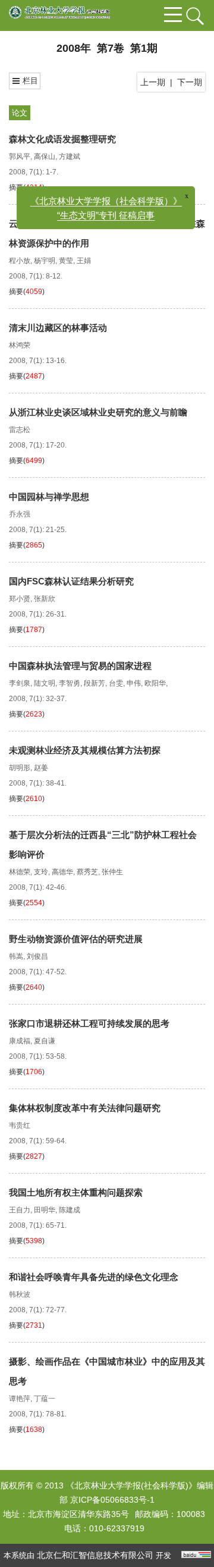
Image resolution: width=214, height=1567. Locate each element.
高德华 (62, 872)
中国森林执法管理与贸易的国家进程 (80, 666)
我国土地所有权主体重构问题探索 (76, 1192)
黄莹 (66, 261)
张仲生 (112, 872)
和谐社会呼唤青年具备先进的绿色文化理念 (93, 1277)
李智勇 (69, 683)
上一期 (152, 82)
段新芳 (94, 683)
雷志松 (19, 430)
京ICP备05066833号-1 (112, 1500)
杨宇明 (44, 261)
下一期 (189, 82)
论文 (19, 112)
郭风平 (19, 156)
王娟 (84, 261)
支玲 (41, 872)
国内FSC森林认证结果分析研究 (71, 581)
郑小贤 (19, 599)
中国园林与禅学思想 (49, 497)
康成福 (19, 1041)
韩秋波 (19, 1294)
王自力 (19, 1210)
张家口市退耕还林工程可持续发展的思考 (89, 1023)
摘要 (16, 187)
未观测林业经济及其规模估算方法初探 (84, 750)
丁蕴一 (44, 1398)
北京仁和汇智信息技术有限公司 (95, 1555)
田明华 (44, 1210)
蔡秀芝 (87, 872)
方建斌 (69, 156)
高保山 (44, 156)
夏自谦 (44, 1041)
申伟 (134, 683)
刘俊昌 (37, 956)
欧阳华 (155, 683)
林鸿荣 (19, 345)
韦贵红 (19, 1125)
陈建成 (69, 1210)
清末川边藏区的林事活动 (58, 328)
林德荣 (19, 872)
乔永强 (19, 514)
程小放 (19, 261)
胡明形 (19, 768)
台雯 (116, 683)
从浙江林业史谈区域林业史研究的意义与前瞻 (98, 412)
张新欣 (44, 599)
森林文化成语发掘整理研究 (62, 139)
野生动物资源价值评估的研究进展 (76, 939)
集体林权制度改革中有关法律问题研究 (84, 1108)
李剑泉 (19, 683)
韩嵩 (16, 956)
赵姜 (41, 768)
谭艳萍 (19, 1398)
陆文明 (44, 683)
